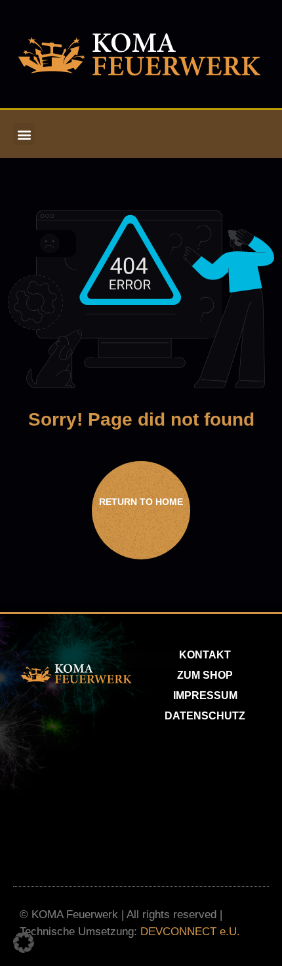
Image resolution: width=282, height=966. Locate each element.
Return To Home (141, 501)
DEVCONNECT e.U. (190, 931)
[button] (24, 134)
